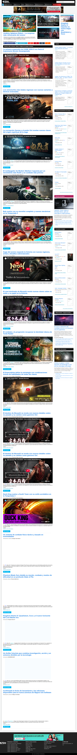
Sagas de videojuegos (30, 4)
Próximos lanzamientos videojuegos (14, 743)
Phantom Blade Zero (6, 609)
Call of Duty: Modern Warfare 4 (8, 205)
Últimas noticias (29, 743)
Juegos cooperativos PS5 (12, 744)
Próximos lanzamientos (39, 4)
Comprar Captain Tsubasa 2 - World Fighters (60, 157)
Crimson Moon (58, 161)
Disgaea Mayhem (59, 298)
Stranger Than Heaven (7, 569)
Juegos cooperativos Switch (12, 747)
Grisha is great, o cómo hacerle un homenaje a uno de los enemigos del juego (63, 364)
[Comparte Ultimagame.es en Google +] (30, 43)
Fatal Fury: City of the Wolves (8, 528)
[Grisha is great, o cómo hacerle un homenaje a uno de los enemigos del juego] (63, 356)
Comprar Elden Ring (58, 144)
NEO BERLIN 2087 (6, 684)
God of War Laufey (47, 747)
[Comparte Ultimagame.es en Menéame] (48, 43)
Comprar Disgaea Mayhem (59, 304)
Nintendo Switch (29, 744)
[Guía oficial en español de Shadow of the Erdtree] (39, 10)
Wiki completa (6, 86)
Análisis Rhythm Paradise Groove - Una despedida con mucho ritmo (63, 63)
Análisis (22, 4)
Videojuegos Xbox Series (30, 748)
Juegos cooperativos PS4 (12, 746)
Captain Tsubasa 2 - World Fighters (59, 149)
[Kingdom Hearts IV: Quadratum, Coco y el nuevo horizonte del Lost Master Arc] (28, 631)
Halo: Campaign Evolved (60, 288)
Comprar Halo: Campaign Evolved (61, 294)
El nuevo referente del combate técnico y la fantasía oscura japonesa (63, 328)
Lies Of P (57, 254)
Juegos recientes (17, 4)
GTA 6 (45, 744)
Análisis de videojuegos (68, 106)
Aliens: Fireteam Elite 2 (7, 124)
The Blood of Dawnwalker (61, 171)
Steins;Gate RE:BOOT (60, 242)
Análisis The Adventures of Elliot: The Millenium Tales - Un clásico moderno (63, 77)
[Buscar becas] (38, 737)
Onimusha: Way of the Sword (8, 326)
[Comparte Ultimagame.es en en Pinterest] (36, 43)
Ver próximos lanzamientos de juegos (66, 192)
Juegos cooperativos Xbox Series (13, 748)
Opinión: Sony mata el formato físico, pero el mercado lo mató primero (62, 212)
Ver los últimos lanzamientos (67, 308)
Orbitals (57, 182)
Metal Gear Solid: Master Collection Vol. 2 (61, 126)
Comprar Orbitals (58, 188)
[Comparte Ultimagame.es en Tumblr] (42, 43)
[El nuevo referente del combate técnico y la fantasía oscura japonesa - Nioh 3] (63, 320)
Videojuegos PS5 (29, 746)
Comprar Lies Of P (58, 261)
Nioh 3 (4, 285)
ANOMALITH (46, 748)
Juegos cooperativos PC (12, 751)
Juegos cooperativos (8, 4)
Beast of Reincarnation (60, 277)
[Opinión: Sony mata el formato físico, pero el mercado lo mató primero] (63, 204)
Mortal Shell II (58, 232)
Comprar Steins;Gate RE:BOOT (60, 249)
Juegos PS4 (28, 747)
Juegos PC (28, 751)
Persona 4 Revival (47, 743)
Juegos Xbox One (29, 750)
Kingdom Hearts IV (6, 647)
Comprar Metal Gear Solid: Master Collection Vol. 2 (61, 133)
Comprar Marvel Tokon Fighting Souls (60, 273)
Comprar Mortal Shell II (59, 238)
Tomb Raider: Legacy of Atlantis (8, 366)
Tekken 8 (4, 246)
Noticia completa (7, 369)
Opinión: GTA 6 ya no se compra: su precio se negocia (63, 220)
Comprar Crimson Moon (59, 167)
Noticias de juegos (48, 4)
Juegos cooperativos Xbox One (13, 750)
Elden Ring (57, 137)
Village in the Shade (6, 724)
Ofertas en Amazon (57, 4)
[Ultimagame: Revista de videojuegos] (3, 5)
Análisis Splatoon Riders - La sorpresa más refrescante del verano (64, 48)
